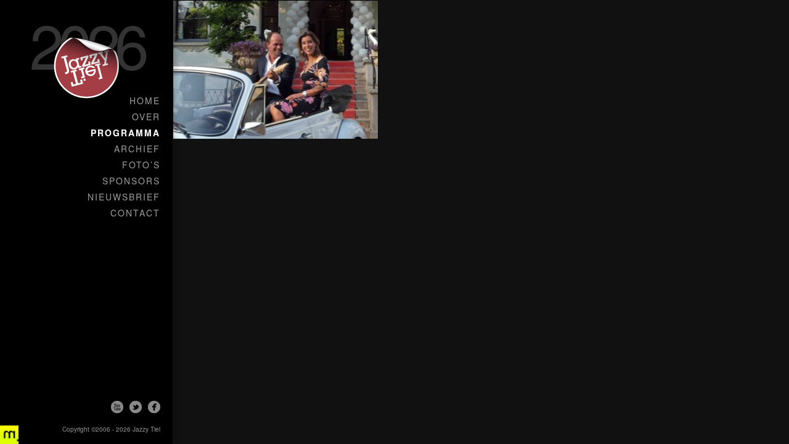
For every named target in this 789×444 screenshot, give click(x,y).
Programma (125, 132)
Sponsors (131, 181)
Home (144, 100)
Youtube (117, 407)
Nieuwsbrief (124, 197)
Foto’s (141, 164)
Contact (135, 213)
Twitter (135, 407)
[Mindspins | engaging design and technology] (9, 435)
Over (146, 116)
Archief (137, 148)
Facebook (154, 407)
